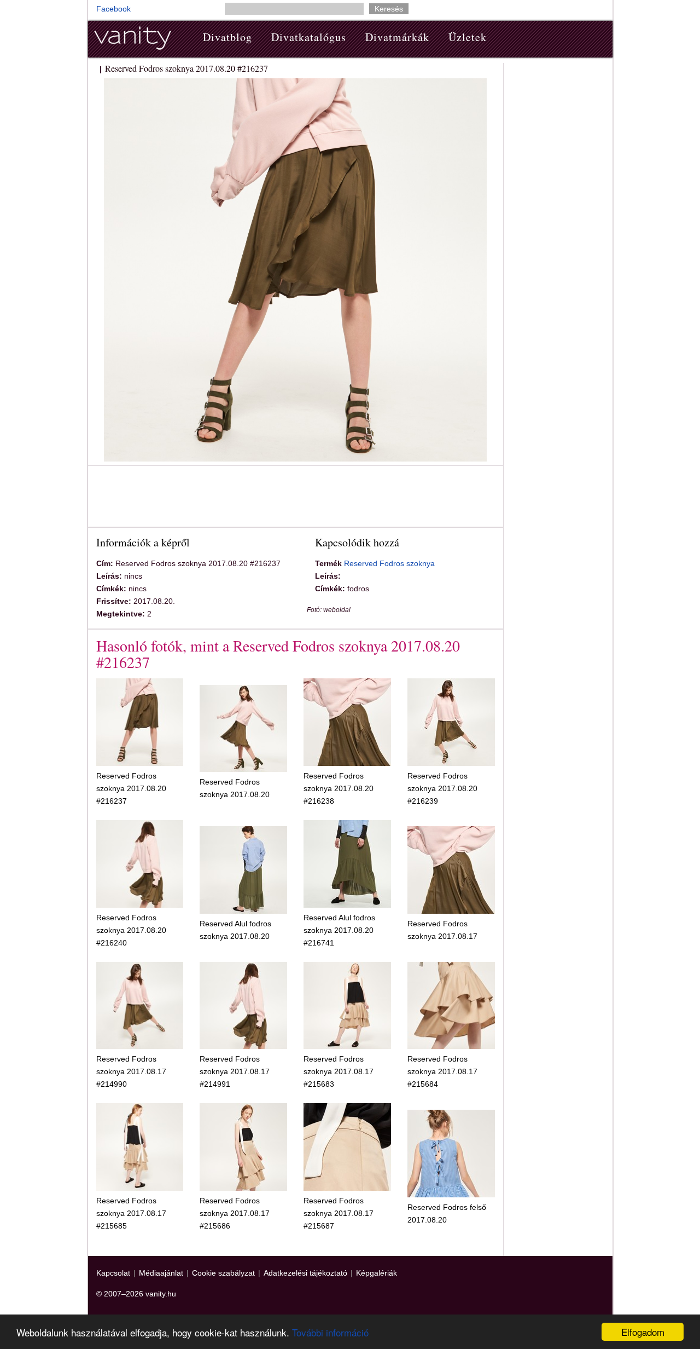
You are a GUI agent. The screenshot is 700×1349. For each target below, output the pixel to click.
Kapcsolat (113, 1273)
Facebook (113, 8)
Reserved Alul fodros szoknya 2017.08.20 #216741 (339, 930)
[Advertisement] (295, 498)
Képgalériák (376, 1273)
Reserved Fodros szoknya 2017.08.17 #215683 (339, 1071)
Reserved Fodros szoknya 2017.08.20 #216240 (131, 930)
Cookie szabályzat (223, 1273)
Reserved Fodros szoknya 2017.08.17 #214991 (235, 1071)
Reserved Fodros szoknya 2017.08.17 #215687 (339, 1213)
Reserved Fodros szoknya (389, 563)
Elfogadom (642, 1332)
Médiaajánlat (161, 1273)
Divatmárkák (397, 37)
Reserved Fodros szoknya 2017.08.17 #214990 (131, 1071)
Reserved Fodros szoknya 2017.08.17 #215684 (442, 1071)
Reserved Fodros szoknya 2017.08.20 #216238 (339, 788)
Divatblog (227, 37)
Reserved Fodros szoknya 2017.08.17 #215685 (131, 1213)
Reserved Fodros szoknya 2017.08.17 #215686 (235, 1213)
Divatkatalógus (308, 37)
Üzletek (467, 37)
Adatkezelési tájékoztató (305, 1273)
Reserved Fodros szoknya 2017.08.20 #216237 (131, 788)
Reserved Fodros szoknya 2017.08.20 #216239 (442, 788)
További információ (330, 1332)
